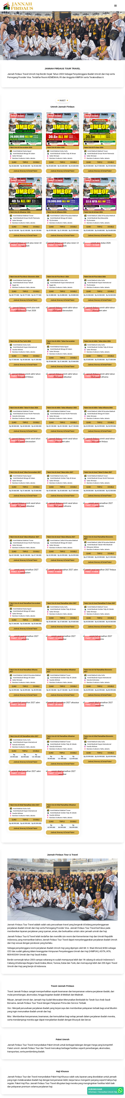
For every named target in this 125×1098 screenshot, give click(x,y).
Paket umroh (13, 1048)
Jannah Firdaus (14, 924)
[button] (116, 6)
